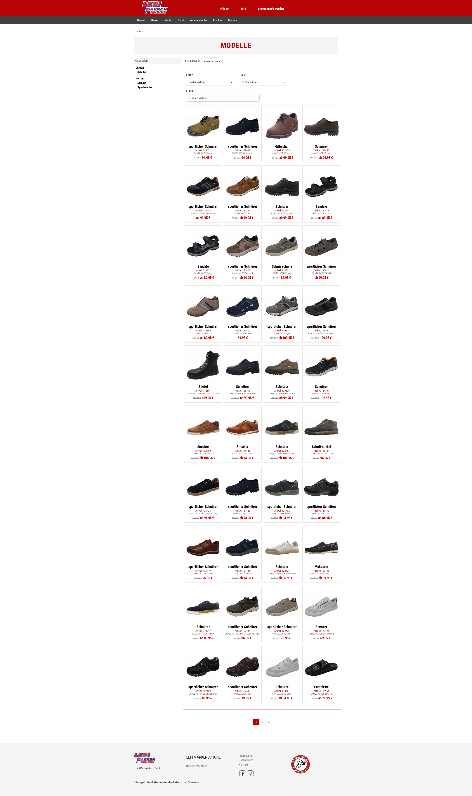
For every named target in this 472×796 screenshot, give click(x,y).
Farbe (189, 75)
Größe (242, 75)
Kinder (168, 20)
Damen (141, 20)
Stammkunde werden (271, 9)
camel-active (211, 61)
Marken (232, 20)
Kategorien (141, 60)
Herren (155, 20)
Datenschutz (246, 760)
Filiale (190, 91)
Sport (181, 20)
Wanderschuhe (198, 20)
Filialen (224, 9)
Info (243, 9)
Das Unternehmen (196, 766)
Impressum (245, 755)
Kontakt (243, 764)
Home (137, 31)
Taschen (218, 20)
